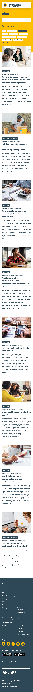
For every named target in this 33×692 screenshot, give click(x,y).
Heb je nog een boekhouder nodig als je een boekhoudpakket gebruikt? (14, 147)
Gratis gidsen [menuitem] (6, 608)
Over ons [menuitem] (4, 605)
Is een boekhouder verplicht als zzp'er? (16, 413)
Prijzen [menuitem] (4, 602)
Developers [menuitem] (20, 604)
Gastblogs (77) (23, 34)
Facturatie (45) (13, 34)
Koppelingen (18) (18, 40)
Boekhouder (6, 71)
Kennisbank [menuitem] (20, 601)
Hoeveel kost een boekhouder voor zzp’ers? (16, 349)
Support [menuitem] (19, 584)
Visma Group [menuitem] (6, 683)
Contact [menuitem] (4, 625)
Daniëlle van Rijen (16, 74)
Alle (4, 31)
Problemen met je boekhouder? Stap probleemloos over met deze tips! (15, 282)
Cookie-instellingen (23, 634)
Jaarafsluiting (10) (22, 37)
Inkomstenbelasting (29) (9, 37)
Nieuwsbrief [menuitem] (20, 590)
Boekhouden (6, 138)
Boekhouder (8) (22, 31)
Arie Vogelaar (17, 141)
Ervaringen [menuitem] (5, 599)
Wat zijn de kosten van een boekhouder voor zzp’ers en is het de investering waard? (16, 79)
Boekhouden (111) (11, 31)
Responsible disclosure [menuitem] (20, 627)
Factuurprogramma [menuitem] (8, 590)
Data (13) (5, 34)
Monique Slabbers (18, 208)
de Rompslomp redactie (19, 540)
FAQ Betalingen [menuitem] (21, 612)
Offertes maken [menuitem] (7, 593)
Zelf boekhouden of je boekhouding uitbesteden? (14, 545)
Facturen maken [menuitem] (7, 587)
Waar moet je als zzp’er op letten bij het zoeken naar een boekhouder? (16, 214)
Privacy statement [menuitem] (22, 623)
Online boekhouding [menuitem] (8, 596)
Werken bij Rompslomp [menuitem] (20, 608)
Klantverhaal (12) (7, 40)
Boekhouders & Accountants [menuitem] (21, 597)
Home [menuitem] (4, 584)
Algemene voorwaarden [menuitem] (21, 619)
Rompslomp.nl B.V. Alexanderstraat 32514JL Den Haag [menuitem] (8, 620)
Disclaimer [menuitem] (20, 631)
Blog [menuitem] (18, 587)
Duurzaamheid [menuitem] (21, 593)
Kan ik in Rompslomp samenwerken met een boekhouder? (12, 479)
